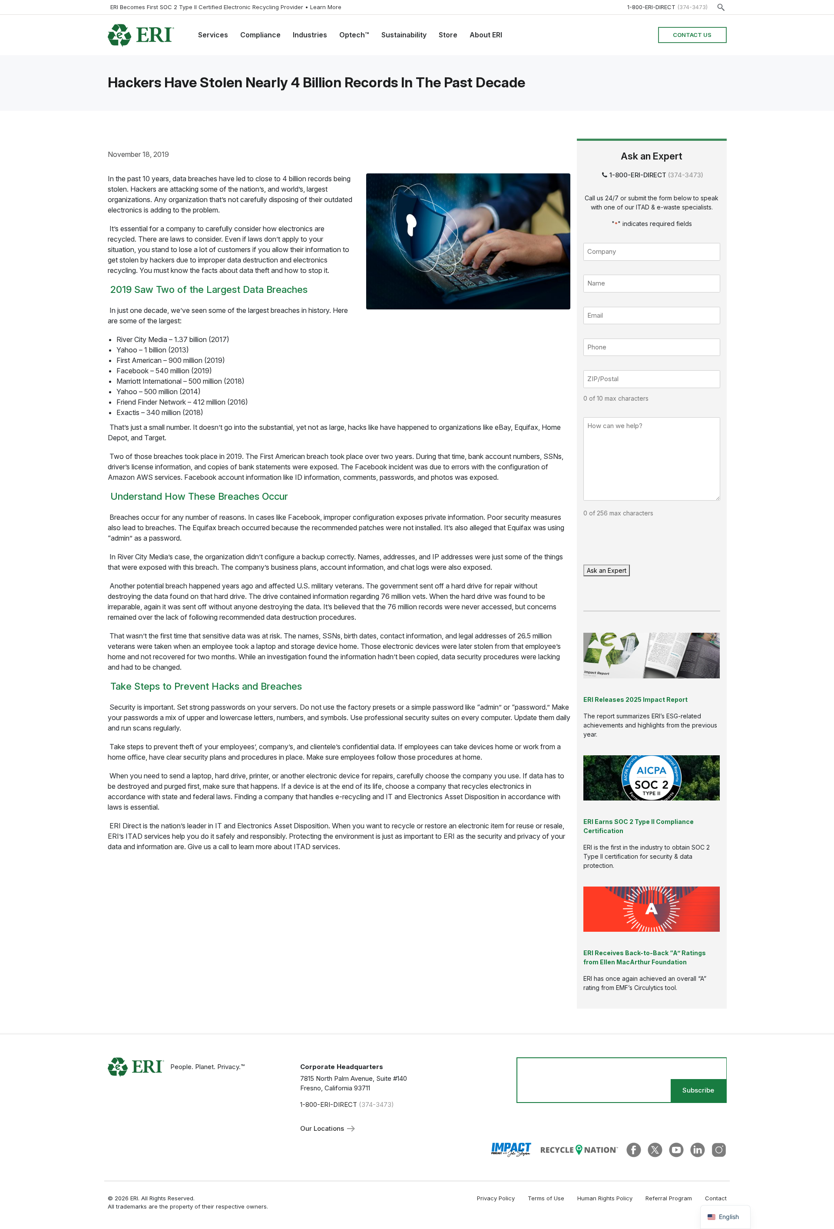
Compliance (260, 34)
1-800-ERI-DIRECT (651, 6)
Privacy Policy (496, 1198)
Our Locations (323, 1128)
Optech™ (354, 34)
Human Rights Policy (604, 1198)
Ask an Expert (606, 570)
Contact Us (692, 34)
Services (213, 34)
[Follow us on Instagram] (719, 1149)
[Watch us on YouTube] (676, 1149)
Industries (310, 34)
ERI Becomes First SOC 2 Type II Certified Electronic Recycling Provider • (225, 6)
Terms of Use (546, 1198)
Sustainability (404, 34)
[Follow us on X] (655, 1149)
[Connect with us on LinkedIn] (697, 1149)
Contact (716, 1198)
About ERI (486, 34)
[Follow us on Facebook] (634, 1149)
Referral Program (668, 1198)
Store (448, 34)
